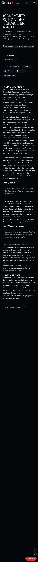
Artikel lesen (9, 59)
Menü (33, 3)
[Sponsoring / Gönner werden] (35, 554)
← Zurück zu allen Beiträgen (14, 307)
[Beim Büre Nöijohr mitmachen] (35, 550)
